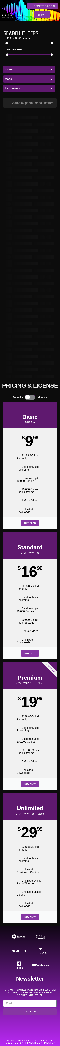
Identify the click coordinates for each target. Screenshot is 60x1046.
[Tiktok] (53, 1031)
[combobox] (29, 69)
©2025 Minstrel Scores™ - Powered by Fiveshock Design (30, 1041)
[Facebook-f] (16, 1031)
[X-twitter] (25, 1031)
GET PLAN (30, 523)
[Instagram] (34, 1031)
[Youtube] (44, 1031)
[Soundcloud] (6, 1031)
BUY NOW (30, 653)
